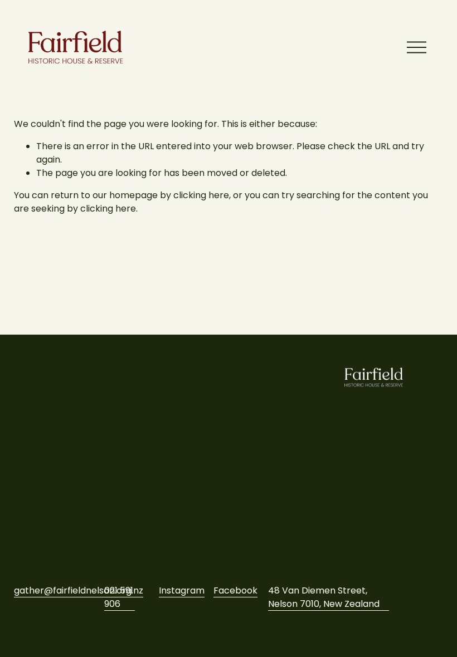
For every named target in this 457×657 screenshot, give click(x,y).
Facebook (235, 590)
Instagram (182, 590)
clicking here (201, 195)
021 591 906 (118, 597)
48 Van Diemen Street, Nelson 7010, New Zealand (324, 597)
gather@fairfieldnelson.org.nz (78, 590)
